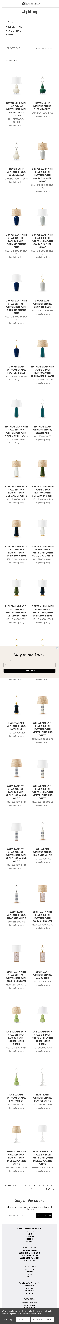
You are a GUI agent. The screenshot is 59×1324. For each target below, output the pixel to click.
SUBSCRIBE (29, 671)
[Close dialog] (57, 648)
